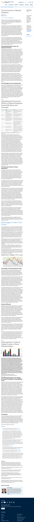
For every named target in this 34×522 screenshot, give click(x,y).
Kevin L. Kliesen (4, 15)
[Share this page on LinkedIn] (9, 17)
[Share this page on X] (8, 17)
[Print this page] (12, 17)
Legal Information (19, 514)
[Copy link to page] (13, 17)
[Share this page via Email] (11, 17)
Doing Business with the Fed (21, 517)
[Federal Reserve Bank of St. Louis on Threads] (13, 502)
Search (30, 2)
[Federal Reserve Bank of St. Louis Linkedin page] (2, 502)
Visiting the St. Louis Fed (4, 520)
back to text (2, 133)
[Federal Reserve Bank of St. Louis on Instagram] (9, 502)
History (28, 11)
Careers (2, 517)
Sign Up (3, 508)
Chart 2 (2, 332)
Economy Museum (19, 520)
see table (7, 88)
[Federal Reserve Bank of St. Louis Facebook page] (11, 502)
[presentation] (6, 5)
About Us (2, 514)
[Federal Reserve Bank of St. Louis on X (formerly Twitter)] (7, 502)
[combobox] (23, 2)
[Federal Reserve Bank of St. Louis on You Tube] (5, 502)
